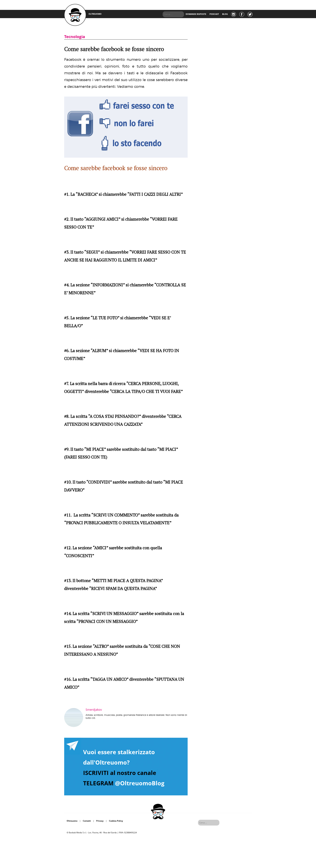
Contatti (87, 820)
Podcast (214, 14)
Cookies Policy (116, 820)
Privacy (100, 820)
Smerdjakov (94, 710)
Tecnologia (74, 36)
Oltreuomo (72, 820)
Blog (225, 14)
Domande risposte (196, 14)
